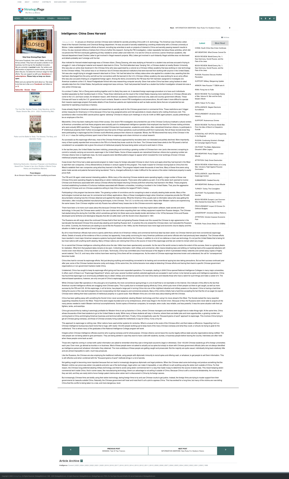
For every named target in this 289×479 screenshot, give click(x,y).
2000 (201, 465)
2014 (131, 465)
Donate (27, 90)
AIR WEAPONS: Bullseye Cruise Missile (210, 184)
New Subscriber (60, 2)
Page (34, 10)
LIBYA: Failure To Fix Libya (205, 103)
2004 (181, 465)
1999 (206, 465)
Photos (40, 18)
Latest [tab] (202, 43)
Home (19, 2)
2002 (191, 465)
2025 (77, 465)
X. (18, 86)
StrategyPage (17, 476)
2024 (82, 465)
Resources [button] (63, 18)
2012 (141, 465)
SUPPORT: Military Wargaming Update (209, 81)
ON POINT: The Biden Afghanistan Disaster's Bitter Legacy (207, 148)
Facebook (38, 84)
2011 (146, 465)
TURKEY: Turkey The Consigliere (207, 188)
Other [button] (50, 18)
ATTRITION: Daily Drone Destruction (208, 160)
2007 (166, 465)
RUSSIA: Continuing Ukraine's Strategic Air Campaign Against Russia (209, 141)
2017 (116, 465)
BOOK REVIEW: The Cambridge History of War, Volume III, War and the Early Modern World (210, 96)
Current (71, 465)
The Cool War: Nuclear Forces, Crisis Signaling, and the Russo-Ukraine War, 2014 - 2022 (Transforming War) (35, 110)
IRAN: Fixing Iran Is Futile (204, 89)
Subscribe (19, 90)
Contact (36, 2)
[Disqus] (148, 416)
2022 (92, 465)
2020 (102, 465)
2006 (171, 465)
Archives (226, 37)
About (27, 2)
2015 (126, 465)
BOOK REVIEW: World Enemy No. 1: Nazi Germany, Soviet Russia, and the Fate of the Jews (209, 58)
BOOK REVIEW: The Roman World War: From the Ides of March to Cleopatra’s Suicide (210, 127)
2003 (186, 465)
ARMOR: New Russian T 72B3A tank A (209, 85)
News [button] (17, 18)
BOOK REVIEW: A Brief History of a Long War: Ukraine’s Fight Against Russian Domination (210, 166)
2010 (151, 465)
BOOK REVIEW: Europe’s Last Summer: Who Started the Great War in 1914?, (210, 200)
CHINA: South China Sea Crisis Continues (210, 48)
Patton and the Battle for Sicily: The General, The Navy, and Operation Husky (35, 137)
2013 (136, 465)
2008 (161, 465)
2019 (106, 465)
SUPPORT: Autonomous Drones (207, 120)
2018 (111, 465)
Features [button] (28, 18)
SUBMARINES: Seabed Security (207, 180)
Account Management (78, 2)
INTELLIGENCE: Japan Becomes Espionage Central (207, 174)
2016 (121, 465)
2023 (87, 465)
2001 (196, 465)
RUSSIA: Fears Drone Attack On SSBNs (210, 223)
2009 (156, 465)
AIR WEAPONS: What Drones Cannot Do (210, 52)
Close (33, 90)
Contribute (46, 2)
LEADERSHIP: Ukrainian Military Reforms (210, 213)
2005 (176, 465)
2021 (97, 465)
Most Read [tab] (220, 43)
